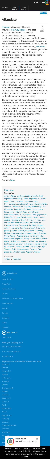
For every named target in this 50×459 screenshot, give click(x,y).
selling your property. (37, 241)
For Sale (5, 7)
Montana (5, 368)
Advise (13, 196)
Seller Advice (36, 238)
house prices (9, 212)
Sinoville (5, 374)
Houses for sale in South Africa (12, 299)
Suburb (12, 180)
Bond (26, 198)
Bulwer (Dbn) (6, 398)
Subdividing (29, 244)
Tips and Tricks (10, 249)
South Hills (5, 395)
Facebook (17, 259)
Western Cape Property (23, 252)
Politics (30, 220)
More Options (14, 8)
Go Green (27, 209)
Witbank (37, 252)
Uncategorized (23, 249)
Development (10, 204)
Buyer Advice (34, 198)
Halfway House (18, 29)
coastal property (31, 201)
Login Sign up (23, 8)
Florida (4, 405)
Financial (7, 206)
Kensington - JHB (7, 388)
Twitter (7, 259)
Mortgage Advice (39, 214)
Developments (41, 204)
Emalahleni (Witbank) (9, 425)
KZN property (25, 214)
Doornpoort (6, 364)
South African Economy (13, 244)
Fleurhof (5, 385)
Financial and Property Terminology (27, 206)
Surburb (26, 246)
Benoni (4, 412)
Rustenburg (5, 432)
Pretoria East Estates (20, 222)
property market (17, 233)
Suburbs (19, 246)
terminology (36, 246)
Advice (6, 196)
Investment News (11, 214)
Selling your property (19, 241)
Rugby (26, 238)
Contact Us (5, 318)
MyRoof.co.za (9, 217)
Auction (20, 196)
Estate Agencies (7, 303)
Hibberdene (6, 429)
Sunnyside (5, 381)
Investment (33, 212)
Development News (25, 204)
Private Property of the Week (24, 225)
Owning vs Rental (19, 220)
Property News (31, 233)
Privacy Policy (6, 284)
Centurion (40, 46)
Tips (43, 246)
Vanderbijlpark (6, 415)
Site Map (5, 294)
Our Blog (5, 313)
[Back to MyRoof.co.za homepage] (37, 3)
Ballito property (31, 196)
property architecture (19, 228)
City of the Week (16, 201)
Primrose (5, 391)
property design (10, 230)
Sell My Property (7, 356)
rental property (36, 236)
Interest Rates (22, 212)
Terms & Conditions (9, 289)
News (36, 217)
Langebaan (5, 422)
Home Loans (38, 209)
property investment (26, 230)
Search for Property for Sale (11, 351)
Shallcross (5, 402)
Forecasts (18, 209)
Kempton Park (6, 408)
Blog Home (9, 190)
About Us (5, 308)
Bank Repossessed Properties (12, 347)
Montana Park (6, 371)
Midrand (6, 27)
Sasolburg (5, 419)
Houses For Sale (7, 279)
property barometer (37, 228)
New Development (24, 217)
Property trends (23, 236)
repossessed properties (13, 238)
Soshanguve (6, 378)
